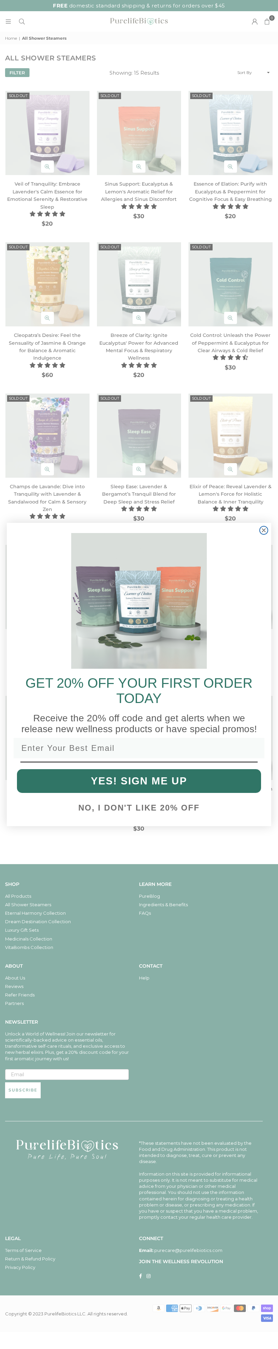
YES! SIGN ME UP (139, 780)
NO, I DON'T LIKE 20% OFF (139, 807)
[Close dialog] (264, 530)
